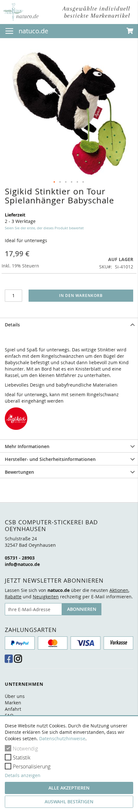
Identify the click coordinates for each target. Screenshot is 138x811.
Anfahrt (13, 709)
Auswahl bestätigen (69, 802)
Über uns (15, 696)
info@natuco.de (22, 564)
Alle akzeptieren (69, 788)
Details (12, 325)
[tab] (69, 324)
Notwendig (25, 748)
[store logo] (21, 12)
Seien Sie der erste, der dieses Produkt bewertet (44, 227)
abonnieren (81, 609)
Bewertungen (19, 472)
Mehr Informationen (27, 446)
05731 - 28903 (20, 558)
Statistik (21, 757)
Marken (13, 703)
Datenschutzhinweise (62, 738)
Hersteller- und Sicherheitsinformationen (50, 459)
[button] (54, 182)
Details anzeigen (22, 775)
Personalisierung (31, 766)
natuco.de (33, 31)
